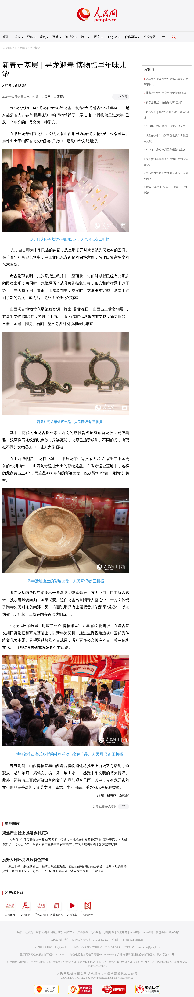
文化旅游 (35, 47)
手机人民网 (41, 914)
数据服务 (122, 932)
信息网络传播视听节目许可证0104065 (29, 962)
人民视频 (72, 914)
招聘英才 (69, 932)
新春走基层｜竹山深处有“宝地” (164, 102)
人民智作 (87, 914)
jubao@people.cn (134, 939)
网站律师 (148, 932)
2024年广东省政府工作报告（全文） (167, 149)
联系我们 (174, 932)
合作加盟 (96, 932)
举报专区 (149, 37)
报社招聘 (56, 932)
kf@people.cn (62, 947)
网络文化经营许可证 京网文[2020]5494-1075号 (80, 962)
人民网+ (25, 914)
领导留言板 (56, 914)
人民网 (7, 47)
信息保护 (161, 932)
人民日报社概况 (24, 932)
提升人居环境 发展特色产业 (25, 860)
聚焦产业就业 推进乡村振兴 (25, 833)
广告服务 (82, 932)
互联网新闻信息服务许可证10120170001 (43, 954)
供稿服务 (109, 932)
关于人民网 (42, 932)
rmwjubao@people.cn (148, 947)
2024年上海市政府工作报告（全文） (167, 126)
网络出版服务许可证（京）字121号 (129, 962)
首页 (5, 37)
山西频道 (20, 47)
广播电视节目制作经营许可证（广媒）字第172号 (145, 954)
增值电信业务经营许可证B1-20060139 (92, 954)
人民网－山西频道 (53, 96)
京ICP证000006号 (162, 962)
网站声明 (135, 932)
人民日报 (10, 914)
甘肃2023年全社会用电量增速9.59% (166, 92)
